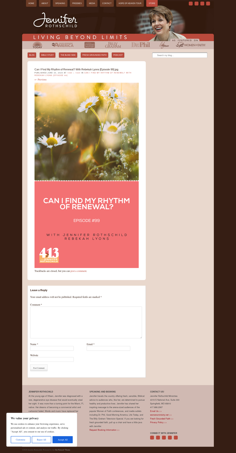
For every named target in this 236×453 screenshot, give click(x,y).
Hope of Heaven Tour (130, 3)
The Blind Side (68, 55)
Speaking (60, 3)
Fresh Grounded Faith (94, 55)
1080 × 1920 (73, 73)
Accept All (63, 439)
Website (34, 355)
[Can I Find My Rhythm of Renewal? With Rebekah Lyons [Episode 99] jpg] (87, 267)
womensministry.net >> (161, 414)
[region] (41, 430)
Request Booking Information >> (104, 429)
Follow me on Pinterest (164, 439)
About (44, 3)
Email (91, 344)
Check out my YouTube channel (202, 3)
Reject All (41, 439)
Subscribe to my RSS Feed (208, 3)
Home (31, 3)
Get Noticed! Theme (62, 450)
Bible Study (47, 55)
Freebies (77, 3)
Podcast (118, 55)
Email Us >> (156, 411)
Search (154, 55)
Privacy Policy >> (158, 422)
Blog (32, 55)
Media (92, 3)
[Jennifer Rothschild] (118, 21)
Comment (36, 304)
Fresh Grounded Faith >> (162, 418)
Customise (20, 439)
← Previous (41, 79)
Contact (106, 3)
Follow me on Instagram (170, 439)
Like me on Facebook (196, 3)
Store (152, 3)
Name (34, 344)
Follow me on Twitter (191, 3)
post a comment (78, 271)
